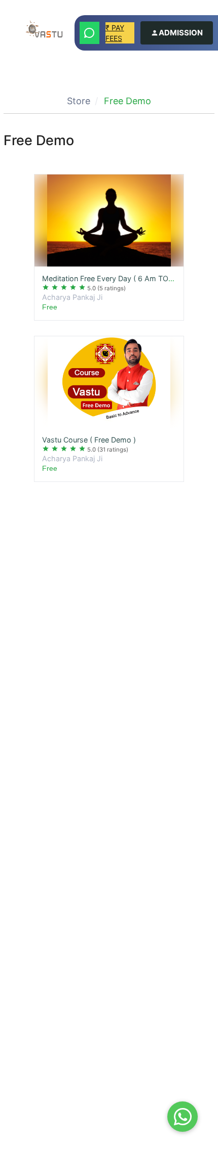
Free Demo (127, 101)
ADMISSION (181, 32)
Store (78, 101)
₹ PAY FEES (114, 32)
